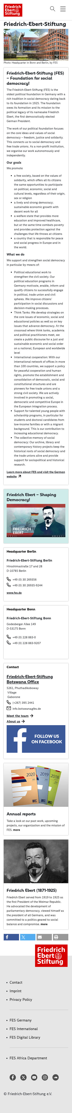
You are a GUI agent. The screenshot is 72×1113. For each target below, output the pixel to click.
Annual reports (21, 813)
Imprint (15, 991)
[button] (11, 937)
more (16, 830)
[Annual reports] (36, 784)
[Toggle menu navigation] (63, 9)
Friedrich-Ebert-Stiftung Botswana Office (30, 679)
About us (13, 721)
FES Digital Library (25, 1037)
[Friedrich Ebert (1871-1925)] (36, 861)
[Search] (53, 9)
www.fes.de (14, 593)
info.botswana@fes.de (27, 708)
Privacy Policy (21, 999)
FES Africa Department (28, 1058)
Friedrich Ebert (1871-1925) (32, 890)
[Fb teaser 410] (36, 738)
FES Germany (21, 1020)
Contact (16, 982)
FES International (24, 1029)
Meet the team (18, 716)
